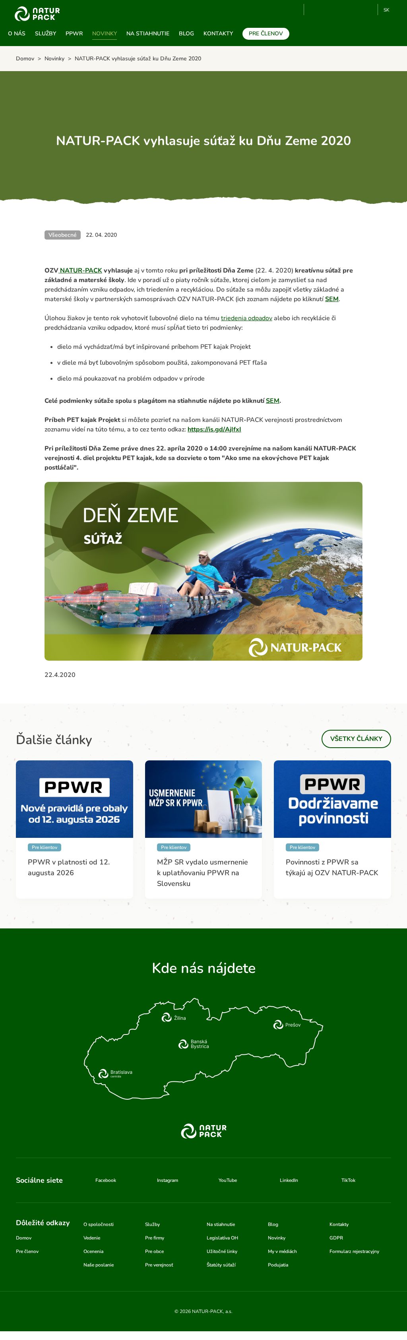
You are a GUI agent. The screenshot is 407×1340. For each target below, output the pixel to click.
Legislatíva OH (222, 1238)
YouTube (314, 9)
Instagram (342, 9)
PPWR (74, 33)
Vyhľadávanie (294, 10)
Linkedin (355, 9)
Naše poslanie (98, 1265)
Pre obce (154, 1251)
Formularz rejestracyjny (354, 1251)
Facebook (329, 9)
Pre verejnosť (159, 1265)
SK (387, 10)
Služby (45, 33)
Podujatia (278, 1265)
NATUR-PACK (80, 270)
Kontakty (218, 33)
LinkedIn (289, 1180)
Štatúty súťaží (221, 1265)
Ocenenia (93, 1251)
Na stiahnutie (147, 33)
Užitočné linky (222, 1251)
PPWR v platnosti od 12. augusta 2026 (69, 867)
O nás (16, 33)
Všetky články (356, 739)
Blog (186, 33)
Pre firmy (154, 1238)
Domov (23, 1238)
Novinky (104, 33)
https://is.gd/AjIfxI (214, 429)
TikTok (368, 9)
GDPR (336, 1238)
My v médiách (282, 1251)
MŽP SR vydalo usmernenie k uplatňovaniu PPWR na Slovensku (202, 872)
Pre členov (266, 33)
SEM (332, 299)
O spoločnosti (98, 1224)
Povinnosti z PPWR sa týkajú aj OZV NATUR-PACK (332, 867)
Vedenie (91, 1238)
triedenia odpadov (246, 318)
